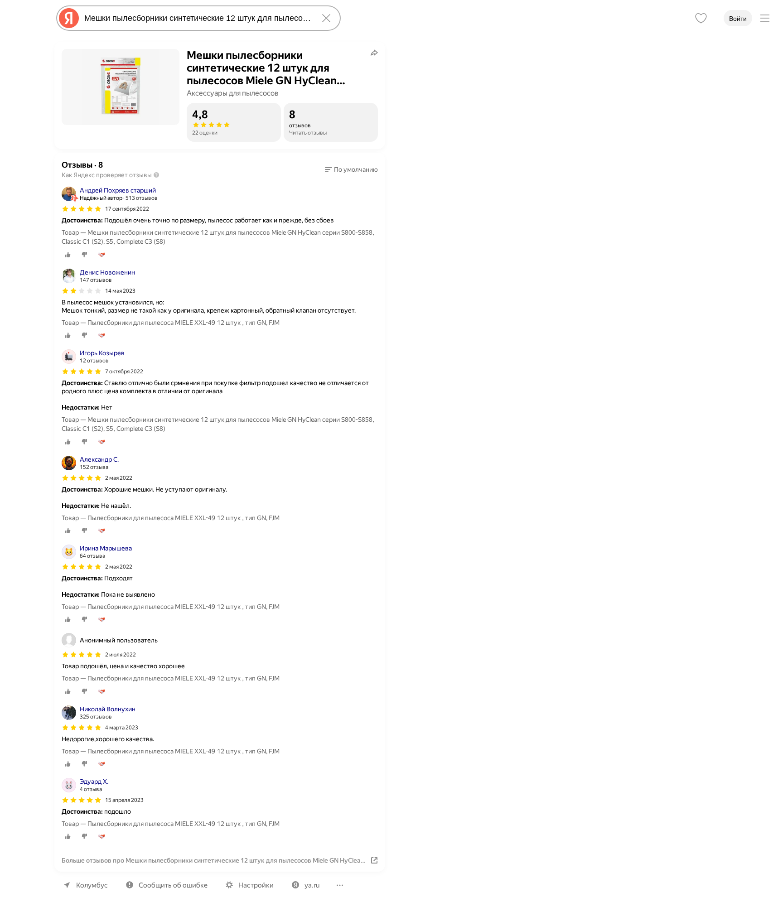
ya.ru (311, 885)
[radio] (68, 254)
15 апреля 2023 (124, 800)
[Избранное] (701, 18)
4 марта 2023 (121, 727)
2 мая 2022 (118, 478)
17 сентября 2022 (127, 209)
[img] (82, 208)
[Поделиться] (374, 52)
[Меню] (765, 18)
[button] (351, 169)
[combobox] (196, 18)
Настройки (256, 885)
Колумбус (92, 885)
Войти (738, 18)
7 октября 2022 (124, 371)
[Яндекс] (69, 18)
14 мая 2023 (120, 291)
